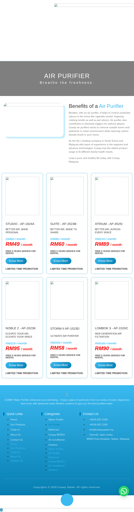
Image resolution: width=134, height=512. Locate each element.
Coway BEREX (57, 434)
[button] (124, 491)
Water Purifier (56, 419)
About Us (15, 434)
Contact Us (16, 439)
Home (13, 419)
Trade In (15, 429)
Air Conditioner (57, 439)
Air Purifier (54, 424)
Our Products (17, 424)
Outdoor (53, 444)
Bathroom (54, 429)
